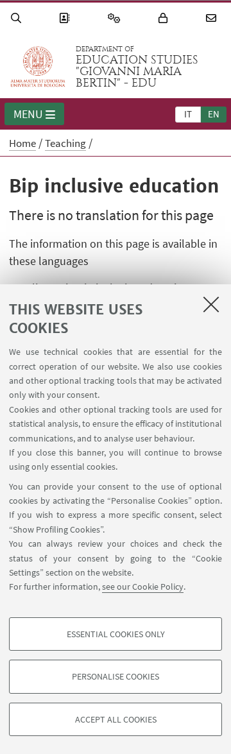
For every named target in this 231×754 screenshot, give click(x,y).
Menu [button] (28, 114)
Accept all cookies (116, 719)
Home (22, 143)
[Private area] (165, 18)
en (213, 114)
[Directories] (66, 18)
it (188, 114)
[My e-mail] (213, 18)
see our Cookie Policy (143, 586)
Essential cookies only (116, 634)
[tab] (188, 114)
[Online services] (116, 18)
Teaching (65, 143)
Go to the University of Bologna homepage (38, 66)
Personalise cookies (115, 676)
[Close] (211, 304)
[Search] (18, 18)
